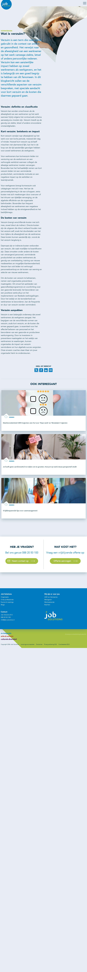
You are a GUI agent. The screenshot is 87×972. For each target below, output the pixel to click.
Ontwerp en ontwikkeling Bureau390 (75, 634)
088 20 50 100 (6, 617)
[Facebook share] (41, 370)
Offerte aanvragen (62, 561)
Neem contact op (20, 561)
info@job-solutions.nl (8, 620)
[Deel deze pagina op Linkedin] (46, 370)
